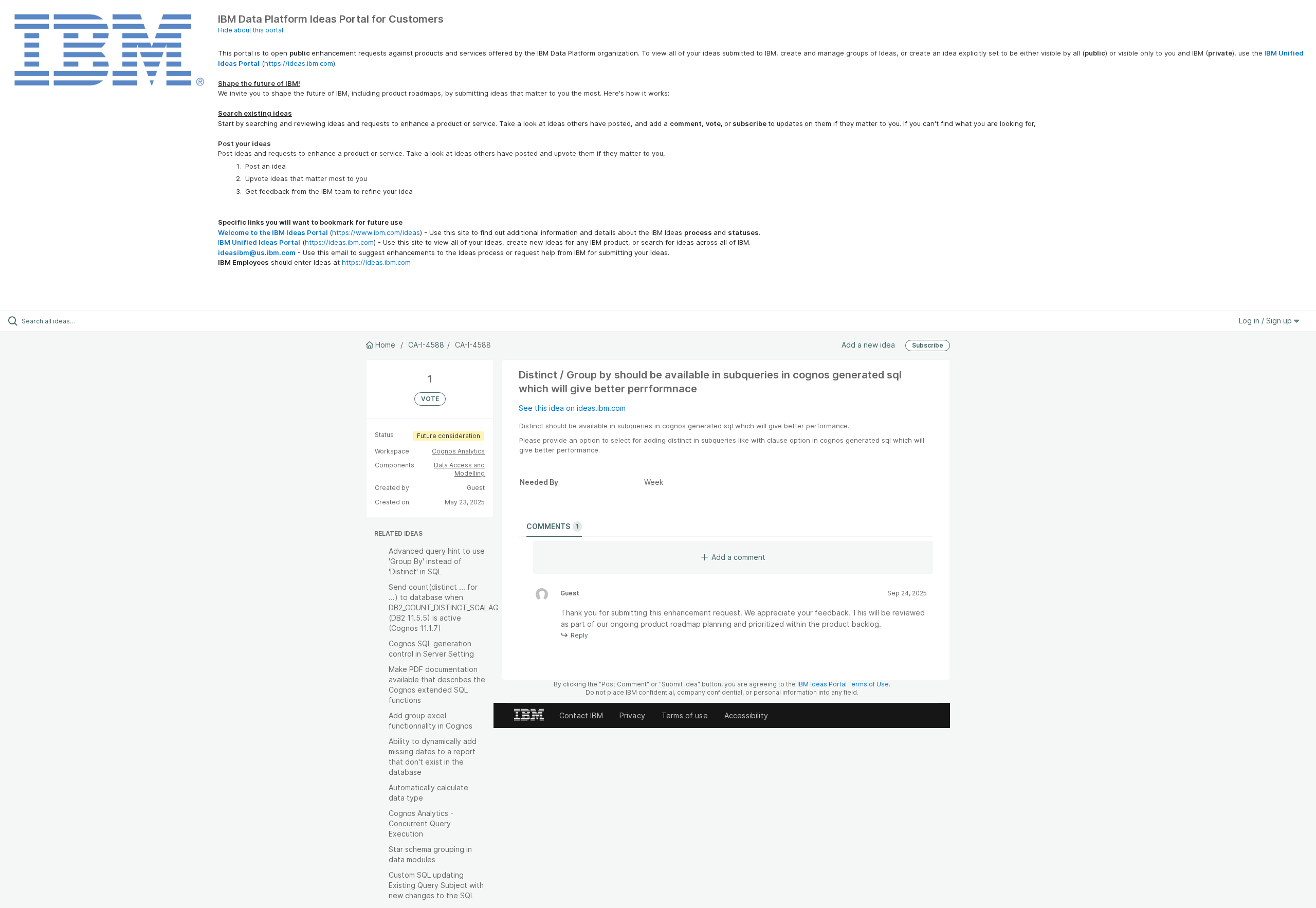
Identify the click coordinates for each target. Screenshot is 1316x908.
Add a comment (738, 557)
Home (385, 344)
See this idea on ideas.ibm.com (572, 408)
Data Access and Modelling (459, 469)
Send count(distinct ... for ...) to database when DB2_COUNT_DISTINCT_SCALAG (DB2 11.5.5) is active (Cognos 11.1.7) (444, 607)
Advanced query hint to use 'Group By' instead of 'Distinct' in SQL (437, 561)
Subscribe (927, 345)
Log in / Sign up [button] (1266, 320)
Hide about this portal (250, 30)
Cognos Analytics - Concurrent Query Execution (421, 823)
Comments (552, 526)
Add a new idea (868, 344)
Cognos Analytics (458, 451)
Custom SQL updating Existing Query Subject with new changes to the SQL (436, 885)
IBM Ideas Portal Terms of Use (843, 684)
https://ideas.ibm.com (298, 63)
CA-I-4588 (426, 344)
